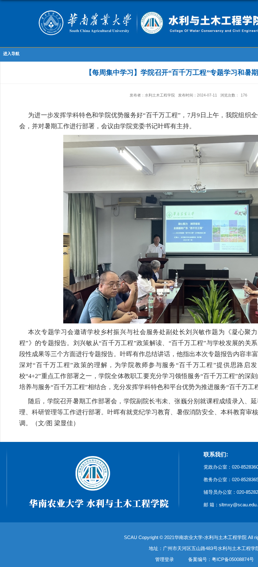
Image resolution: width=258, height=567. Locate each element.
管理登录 (164, 559)
